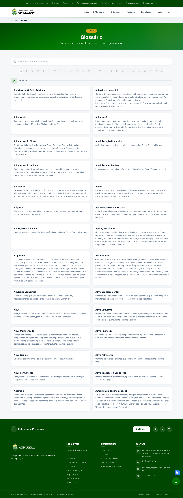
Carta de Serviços (74, 470)
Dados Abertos (73, 478)
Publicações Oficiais (109, 458)
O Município (98, 12)
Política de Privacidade (111, 466)
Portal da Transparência (76, 450)
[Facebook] (155, 429)
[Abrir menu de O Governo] (123, 12)
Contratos (70, 466)
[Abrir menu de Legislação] (153, 12)
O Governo (116, 12)
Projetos (131, 12)
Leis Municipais (107, 462)
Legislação (146, 12)
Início (86, 12)
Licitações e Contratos (76, 462)
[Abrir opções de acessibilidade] (176, 481)
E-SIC (68, 454)
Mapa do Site (72, 474)
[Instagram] (162, 429)
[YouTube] (169, 429)
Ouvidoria (140, 429)
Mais (160, 12)
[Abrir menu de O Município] (106, 12)
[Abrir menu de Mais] (164, 12)
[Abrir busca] (169, 12)
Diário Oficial (71, 482)
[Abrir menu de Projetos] (137, 12)
